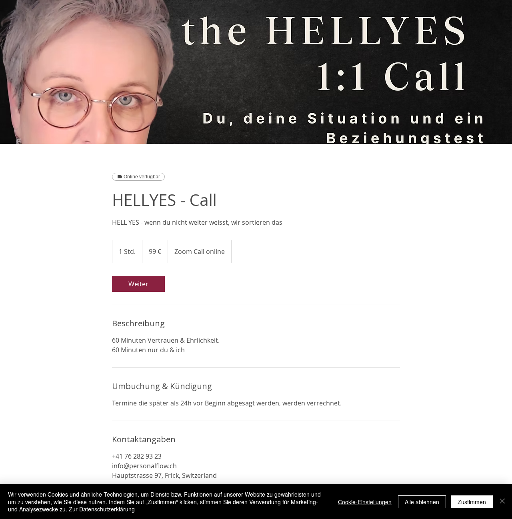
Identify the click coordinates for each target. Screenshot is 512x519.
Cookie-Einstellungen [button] (365, 502)
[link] (138, 284)
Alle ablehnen (422, 502)
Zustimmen (472, 502)
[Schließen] (502, 502)
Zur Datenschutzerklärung (102, 509)
